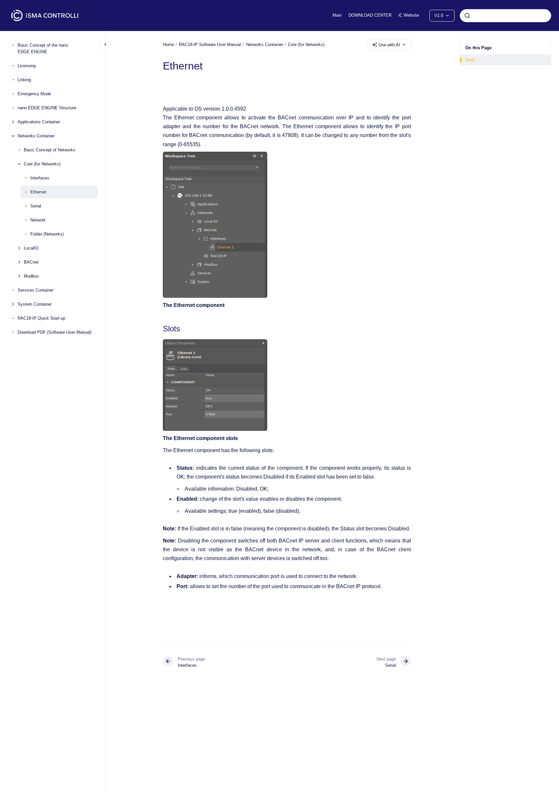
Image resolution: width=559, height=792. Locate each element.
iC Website (408, 15)
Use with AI (389, 44)
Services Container (36, 290)
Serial (35, 206)
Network (38, 220)
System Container (35, 304)
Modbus (31, 276)
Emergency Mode (34, 93)
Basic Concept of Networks (49, 149)
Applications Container (39, 121)
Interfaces (39, 177)
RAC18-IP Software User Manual (210, 44)
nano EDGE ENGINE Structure (47, 107)
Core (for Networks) (42, 163)
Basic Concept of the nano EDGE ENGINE (43, 48)
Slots (470, 59)
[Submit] (467, 15)
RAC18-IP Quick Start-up (41, 318)
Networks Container (36, 135)
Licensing (27, 65)
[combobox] (505, 15)
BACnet (31, 262)
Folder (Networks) (47, 234)
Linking (24, 79)
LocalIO (31, 248)
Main (337, 15)
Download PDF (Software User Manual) (54, 332)
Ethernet (38, 192)
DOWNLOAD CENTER (370, 15)
